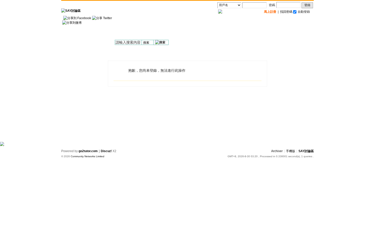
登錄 (307, 5)
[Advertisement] (221, 28)
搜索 (146, 42)
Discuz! (106, 151)
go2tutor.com (88, 151)
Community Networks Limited (87, 156)
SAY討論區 (306, 151)
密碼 (272, 5)
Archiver (277, 151)
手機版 (290, 151)
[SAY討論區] (71, 11)
